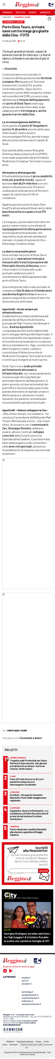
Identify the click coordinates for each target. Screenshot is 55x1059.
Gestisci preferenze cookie (32, 1044)
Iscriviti (43, 870)
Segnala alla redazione (25, 1041)
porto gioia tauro (17, 730)
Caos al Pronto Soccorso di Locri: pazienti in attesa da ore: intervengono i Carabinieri (27, 782)
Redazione (10, 1041)
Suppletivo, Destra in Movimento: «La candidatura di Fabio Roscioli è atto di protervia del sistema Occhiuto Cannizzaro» (29, 814)
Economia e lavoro (22, 17)
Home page (6, 17)
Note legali (13, 1044)
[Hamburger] (4, 5)
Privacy (38, 1041)
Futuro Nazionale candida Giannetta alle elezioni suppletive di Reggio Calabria (28, 832)
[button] (49, 18)
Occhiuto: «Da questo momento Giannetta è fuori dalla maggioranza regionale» (28, 797)
